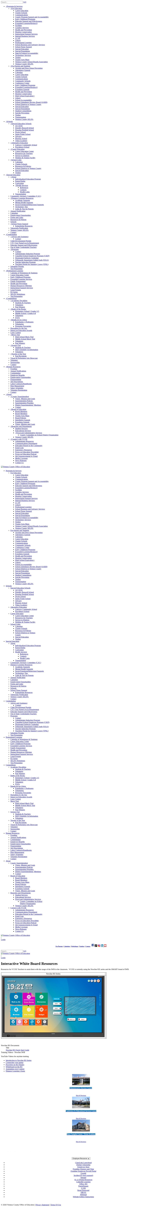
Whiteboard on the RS (14, 1067)
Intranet (83, 1178)
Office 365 (83, 1184)
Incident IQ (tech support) (83, 1175)
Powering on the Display (15, 1065)
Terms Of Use (55, 1205)
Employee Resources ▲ (81, 1158)
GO (24, 2)
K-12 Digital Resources (83, 1180)
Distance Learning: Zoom (15, 1071)
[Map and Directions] (81, 1086)
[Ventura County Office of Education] (15, 467)
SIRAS (83, 1192)
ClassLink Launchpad (83, 1163)
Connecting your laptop (14, 1063)
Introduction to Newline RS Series (18, 1060)
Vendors (81, 946)
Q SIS (83, 1188)
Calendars (67, 946)
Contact (87, 946)
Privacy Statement (42, 1205)
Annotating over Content (15, 1069)
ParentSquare (83, 1186)
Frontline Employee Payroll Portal (83, 1171)
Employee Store (83, 1167)
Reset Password (83, 1190)
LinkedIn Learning (83, 1182)
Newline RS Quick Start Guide (17, 1050)
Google (83, 1173)
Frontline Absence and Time (83, 1169)
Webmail (83, 1195)
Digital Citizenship (83, 1165)
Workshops (74, 946)
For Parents (59, 946)
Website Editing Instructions (83, 1197)
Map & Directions (81, 1095)
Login (3, 940)
